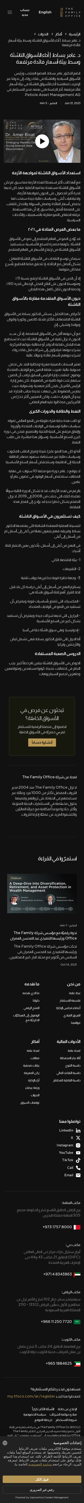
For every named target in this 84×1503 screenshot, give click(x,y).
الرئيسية (74, 34)
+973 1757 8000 (57, 1227)
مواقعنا (75, 1022)
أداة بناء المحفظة (70, 1058)
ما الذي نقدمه (30, 993)
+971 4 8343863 (57, 1274)
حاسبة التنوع (72, 1065)
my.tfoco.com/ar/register (31, 1396)
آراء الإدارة (33, 1080)
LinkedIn (66, 1130)
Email (68, 1175)
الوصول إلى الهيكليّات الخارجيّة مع (26, 1017)
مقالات (34, 1058)
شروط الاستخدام (66, 1420)
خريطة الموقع (43, 1420)
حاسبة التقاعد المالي (68, 1073)
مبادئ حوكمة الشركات (63, 1414)
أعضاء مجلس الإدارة (68, 1008)
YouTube (66, 1152)
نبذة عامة (74, 993)
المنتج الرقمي (31, 1008)
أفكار (58, 34)
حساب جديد (24, 12)
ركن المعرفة (31, 1073)
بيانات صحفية (31, 1065)
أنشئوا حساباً (42, 742)
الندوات (43, 34)
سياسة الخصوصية (34, 1414)
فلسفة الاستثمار (70, 1000)
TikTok (67, 1160)
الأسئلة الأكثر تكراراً (43, 1409)
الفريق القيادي (71, 1015)
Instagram (65, 1145)
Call (70, 1168)
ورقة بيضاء (32, 1087)
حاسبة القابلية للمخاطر (66, 1080)
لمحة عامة (74, 1050)
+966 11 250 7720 (56, 1322)
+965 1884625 (59, 1363)
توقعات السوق (29, 1102)
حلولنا (36, 1000)
